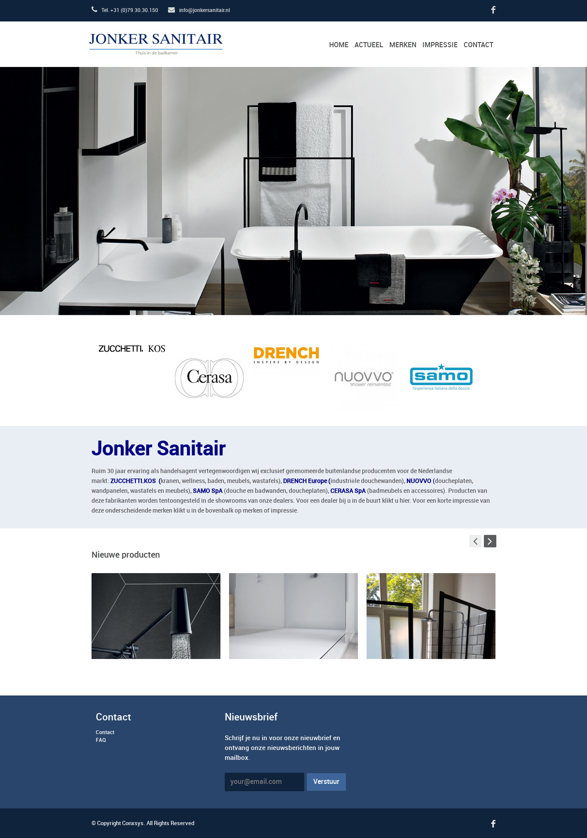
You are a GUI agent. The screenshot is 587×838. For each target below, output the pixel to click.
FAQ (101, 740)
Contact (105, 732)
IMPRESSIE (440, 45)
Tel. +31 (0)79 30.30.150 (129, 10)
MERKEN (402, 45)
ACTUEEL (369, 45)
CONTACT (478, 45)
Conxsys (133, 823)
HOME (339, 45)
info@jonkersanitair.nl (204, 10)
